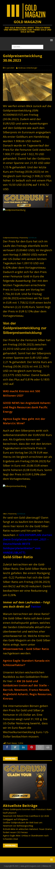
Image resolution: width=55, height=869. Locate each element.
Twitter (36, 606)
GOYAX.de (32, 238)
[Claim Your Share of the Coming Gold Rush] (25, 798)
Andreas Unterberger (27, 67)
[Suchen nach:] (27, 46)
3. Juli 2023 (9, 67)
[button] (51, 40)
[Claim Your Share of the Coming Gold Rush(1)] (27, 206)
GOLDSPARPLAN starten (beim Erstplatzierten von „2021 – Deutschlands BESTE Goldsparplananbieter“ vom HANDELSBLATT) (27, 543)
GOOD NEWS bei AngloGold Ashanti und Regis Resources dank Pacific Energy (26, 407)
